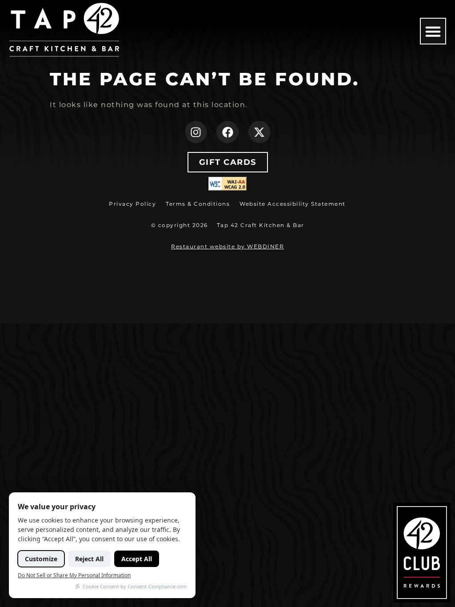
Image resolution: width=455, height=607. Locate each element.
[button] (433, 31)
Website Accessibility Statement (292, 203)
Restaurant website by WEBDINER (227, 246)
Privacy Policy (132, 203)
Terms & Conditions (198, 203)
